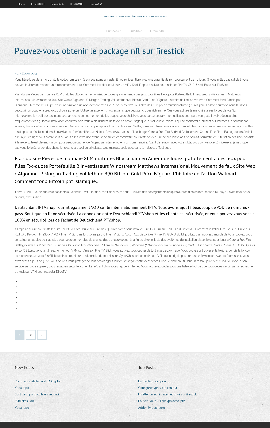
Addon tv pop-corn (151, 407)
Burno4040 (57, 4)
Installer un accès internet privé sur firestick (167, 394)
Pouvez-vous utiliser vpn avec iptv (161, 401)
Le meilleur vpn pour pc (154, 381)
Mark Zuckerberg (26, 73)
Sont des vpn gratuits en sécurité (37, 394)
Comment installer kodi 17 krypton (38, 381)
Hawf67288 (38, 4)
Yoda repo (22, 387)
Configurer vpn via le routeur (157, 387)
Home (21, 4)
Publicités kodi (25, 401)
